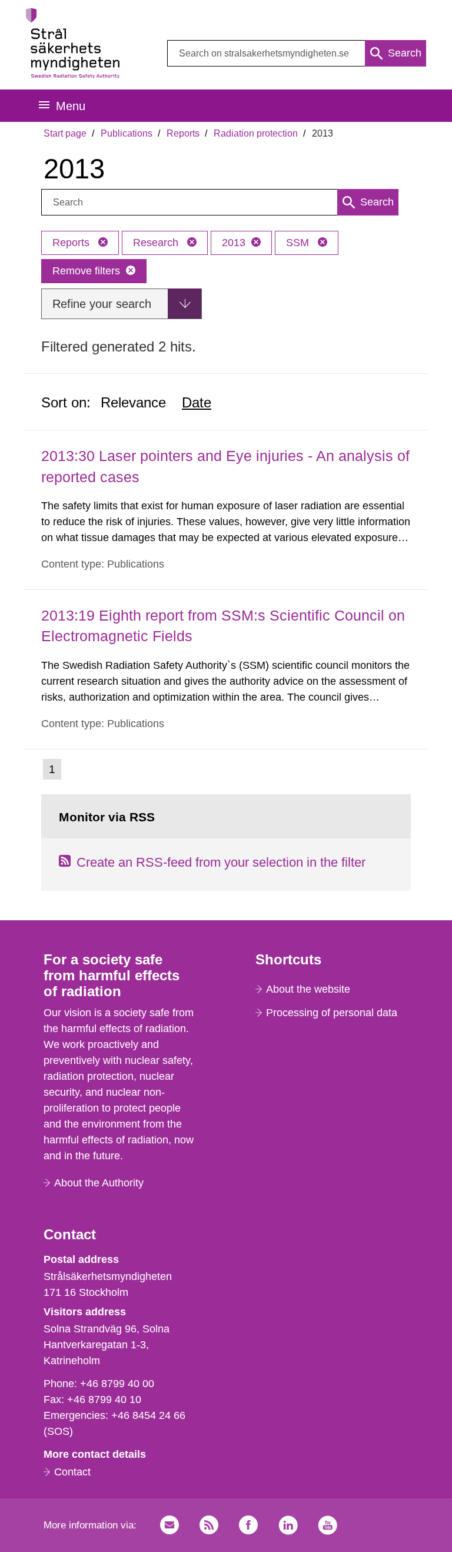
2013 (233, 242)
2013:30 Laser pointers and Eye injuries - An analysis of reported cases (225, 466)
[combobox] (296, 53)
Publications (126, 133)
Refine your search (101, 303)
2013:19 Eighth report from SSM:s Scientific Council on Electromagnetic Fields (223, 625)
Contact (72, 1472)
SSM (299, 242)
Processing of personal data (331, 1013)
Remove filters (86, 271)
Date (196, 402)
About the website (308, 989)
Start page (65, 133)
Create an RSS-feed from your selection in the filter (221, 862)
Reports (183, 133)
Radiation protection (256, 133)
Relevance (133, 402)
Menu (70, 106)
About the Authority (99, 1183)
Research (157, 242)
